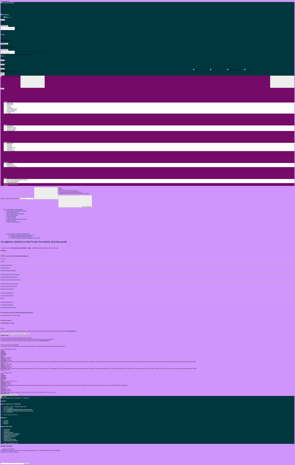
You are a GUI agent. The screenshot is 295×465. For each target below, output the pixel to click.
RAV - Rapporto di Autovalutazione (15, 213)
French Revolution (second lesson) (9, 277)
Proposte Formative (11, 220)
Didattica (60, 189)
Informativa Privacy (8, 432)
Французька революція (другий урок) (10, 279)
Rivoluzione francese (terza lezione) (9, 283)
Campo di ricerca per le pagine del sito (10, 198)
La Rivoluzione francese (6, 265)
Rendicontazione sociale (13, 212)
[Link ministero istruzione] (7, 2)
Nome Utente (18, 27)
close (2, 88)
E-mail (16, 51)
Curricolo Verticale (11, 217)
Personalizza (4, 333)
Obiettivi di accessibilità (9, 436)
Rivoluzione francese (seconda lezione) (10, 274)
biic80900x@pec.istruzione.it (20, 410)
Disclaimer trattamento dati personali (9, 451)
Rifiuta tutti (13, 333)
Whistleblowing (7, 437)
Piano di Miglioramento (12, 215)
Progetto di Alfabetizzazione (13, 222)
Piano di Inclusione (11, 216)
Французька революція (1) (7, 289)
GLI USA (3, 258)
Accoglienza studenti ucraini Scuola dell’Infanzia (22, 235)
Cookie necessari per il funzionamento (10, 344)
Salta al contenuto (5, 1)
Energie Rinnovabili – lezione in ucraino (10, 315)
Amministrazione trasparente (11, 440)
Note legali (6, 430)
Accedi (2, 19)
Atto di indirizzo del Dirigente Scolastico (17, 210)
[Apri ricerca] (282, 82)
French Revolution (5, 267)
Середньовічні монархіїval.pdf (8, 307)
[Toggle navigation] (32, 82)
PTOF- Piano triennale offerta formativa (68, 190)
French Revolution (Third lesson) (9, 286)
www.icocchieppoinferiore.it (8, 349)
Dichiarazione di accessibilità (11, 435)
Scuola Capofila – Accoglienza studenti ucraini (69, 192)
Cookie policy (7, 429)
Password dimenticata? (6, 32)
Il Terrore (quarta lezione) (7, 293)
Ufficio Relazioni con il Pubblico (12, 433)
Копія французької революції (8, 270)
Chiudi (2, 60)
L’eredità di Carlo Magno (7, 302)
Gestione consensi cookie (10, 439)
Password (17, 29)
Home (59, 187)
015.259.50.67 (9, 408)
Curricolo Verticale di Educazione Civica (17, 219)
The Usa (3, 261)
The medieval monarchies (7, 304)
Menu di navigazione (86, 206)
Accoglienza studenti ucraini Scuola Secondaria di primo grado (25, 237)
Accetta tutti (24, 333)
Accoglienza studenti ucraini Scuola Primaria (21, 236)
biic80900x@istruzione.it (19, 409)
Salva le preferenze (12, 395)
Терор (2, 298)
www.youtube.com (5, 372)
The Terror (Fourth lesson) (7, 295)
